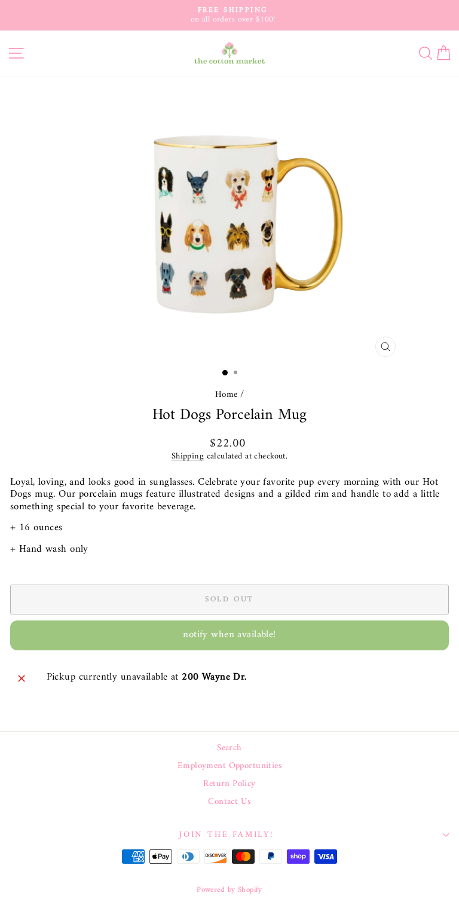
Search (229, 748)
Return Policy (229, 784)
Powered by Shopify (229, 890)
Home (226, 395)
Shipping (188, 456)
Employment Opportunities (229, 766)
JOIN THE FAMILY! (226, 834)
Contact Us (229, 802)
